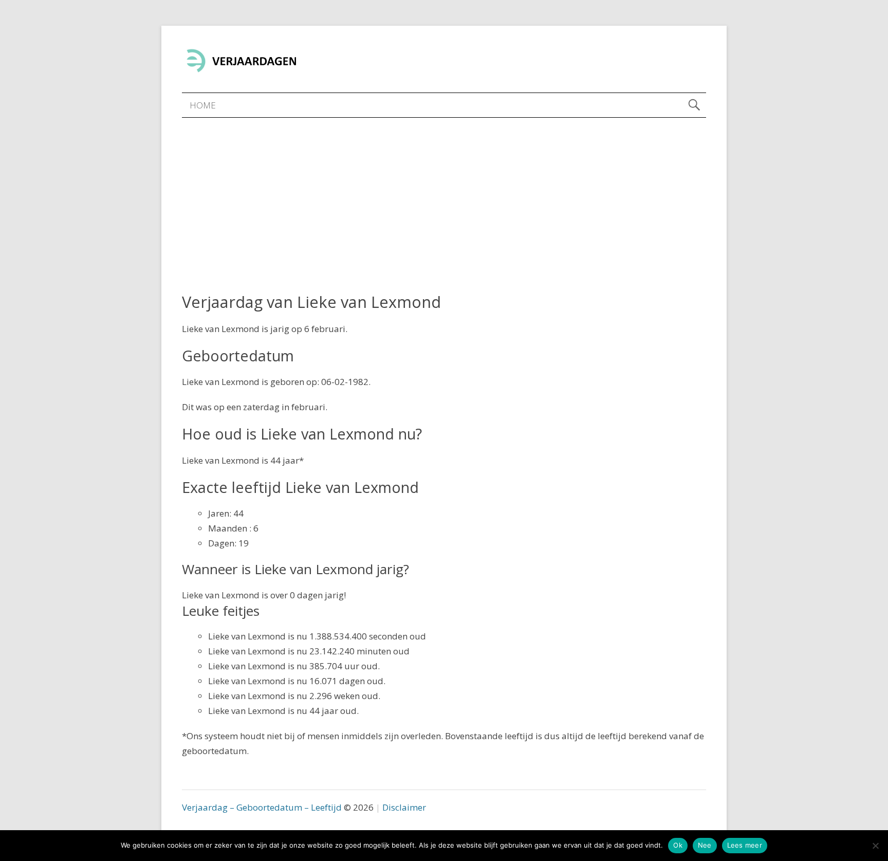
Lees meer (744, 845)
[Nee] (875, 845)
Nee (705, 845)
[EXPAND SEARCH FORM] (694, 105)
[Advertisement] (444, 195)
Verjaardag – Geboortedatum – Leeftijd (262, 807)
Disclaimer (404, 807)
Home (203, 105)
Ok (677, 845)
